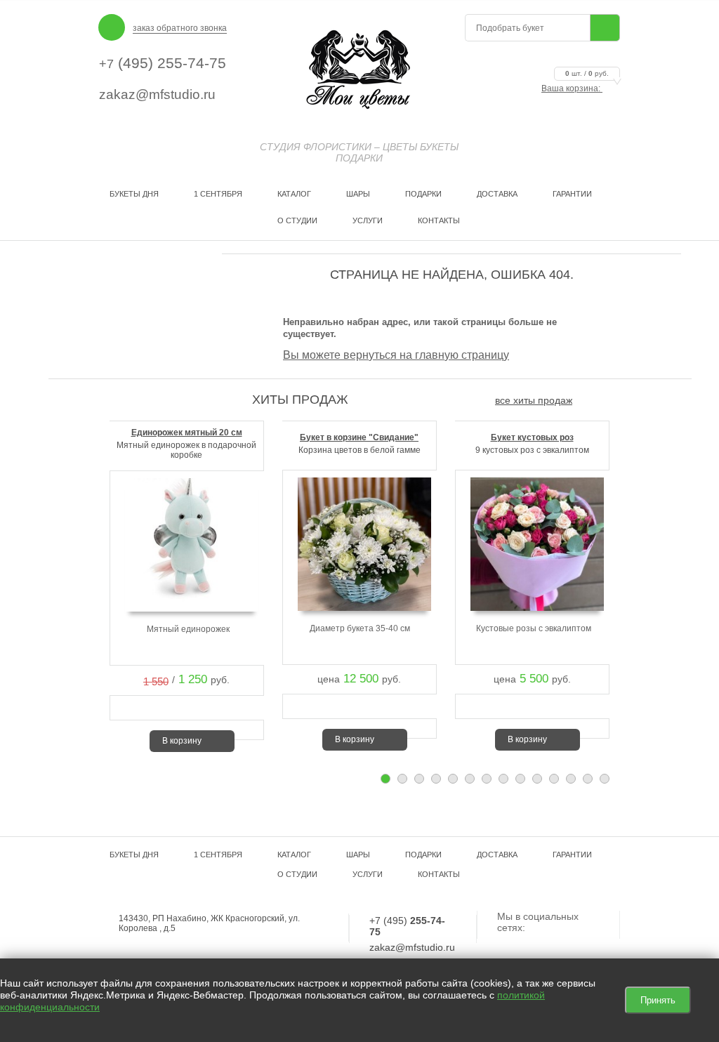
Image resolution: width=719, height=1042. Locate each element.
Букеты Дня (134, 194)
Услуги (367, 220)
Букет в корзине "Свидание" (359, 437)
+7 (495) (407, 926)
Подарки (423, 194)
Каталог (294, 194)
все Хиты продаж (533, 400)
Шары (358, 194)
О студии (297, 220)
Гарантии (572, 194)
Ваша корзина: (575, 88)
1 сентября (218, 194)
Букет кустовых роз (532, 437)
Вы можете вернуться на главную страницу (396, 355)
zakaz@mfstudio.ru (157, 94)
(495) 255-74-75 (162, 63)
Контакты (439, 220)
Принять (657, 1000)
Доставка (497, 194)
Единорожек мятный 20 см (186, 432)
